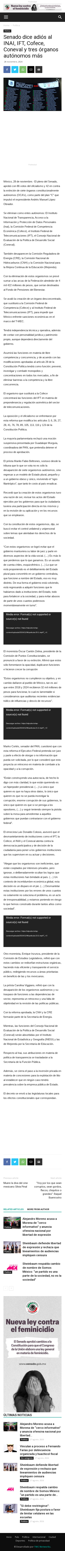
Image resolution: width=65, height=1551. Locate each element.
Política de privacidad (39, 1540)
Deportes (20, 1540)
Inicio (9, 1537)
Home (6, 25)
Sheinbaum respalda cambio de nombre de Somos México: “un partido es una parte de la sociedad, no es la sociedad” (42, 1271)
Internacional (39, 1537)
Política (16, 25)
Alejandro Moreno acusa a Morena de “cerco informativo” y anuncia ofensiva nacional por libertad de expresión (40, 1226)
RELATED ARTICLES (13, 1209)
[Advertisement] (33, 137)
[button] (60, 17)
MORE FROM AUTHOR (38, 1209)
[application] (32, 628)
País (17, 1537)
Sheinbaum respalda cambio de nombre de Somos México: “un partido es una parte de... (40, 1491)
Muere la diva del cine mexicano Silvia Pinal (15, 1184)
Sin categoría (27, 1458)
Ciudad (52, 1537)
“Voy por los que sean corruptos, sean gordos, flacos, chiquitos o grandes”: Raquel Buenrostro (48, 1190)
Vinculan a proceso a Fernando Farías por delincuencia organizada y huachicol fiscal (40, 1450)
